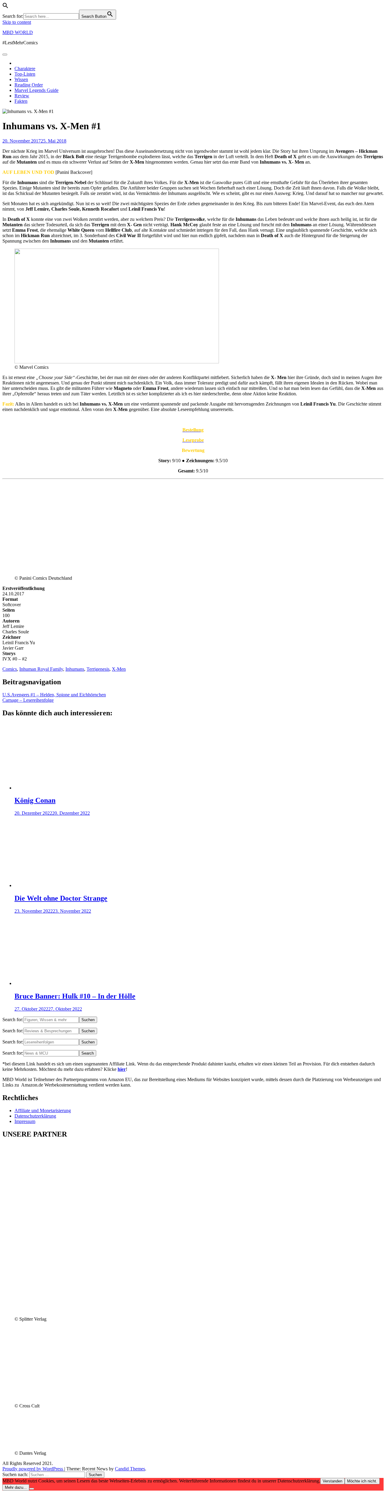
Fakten (20, 101)
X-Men (119, 669)
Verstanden (332, 1481)
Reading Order (28, 84)
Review (21, 95)
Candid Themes (130, 1468)
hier (122, 1069)
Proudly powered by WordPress (33, 1468)
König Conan (34, 800)
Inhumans (74, 669)
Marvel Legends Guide (36, 90)
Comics (9, 669)
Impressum (24, 1121)
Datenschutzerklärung (35, 1115)
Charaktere (24, 68)
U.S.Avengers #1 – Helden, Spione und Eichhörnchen (54, 694)
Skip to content (16, 22)
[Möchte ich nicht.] (31, 1489)
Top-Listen (24, 74)
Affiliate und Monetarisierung (42, 1110)
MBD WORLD (17, 32)
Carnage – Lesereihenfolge (28, 700)
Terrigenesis (98, 669)
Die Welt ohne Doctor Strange (60, 898)
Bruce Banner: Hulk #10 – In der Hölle (74, 996)
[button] (5, 6)
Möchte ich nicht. (362, 1481)
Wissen (21, 79)
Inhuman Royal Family (41, 669)
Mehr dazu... (16, 1487)
